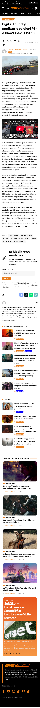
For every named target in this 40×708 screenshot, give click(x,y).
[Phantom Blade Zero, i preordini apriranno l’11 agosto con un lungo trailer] (7, 429)
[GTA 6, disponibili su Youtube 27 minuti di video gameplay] (20, 573)
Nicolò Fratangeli (10, 491)
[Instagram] (13, 691)
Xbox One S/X (14, 235)
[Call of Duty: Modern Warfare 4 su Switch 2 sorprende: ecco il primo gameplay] (7, 373)
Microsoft (7, 241)
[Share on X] (7, 40)
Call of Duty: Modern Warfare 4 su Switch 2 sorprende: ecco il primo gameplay (26, 373)
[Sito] (37, 303)
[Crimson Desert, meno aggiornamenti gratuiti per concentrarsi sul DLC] (20, 539)
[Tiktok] (28, 691)
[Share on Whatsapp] (11, 40)
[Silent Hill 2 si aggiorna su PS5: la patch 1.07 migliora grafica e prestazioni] (7, 442)
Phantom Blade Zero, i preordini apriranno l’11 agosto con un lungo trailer (25, 428)
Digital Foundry (17, 238)
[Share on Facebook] (3, 40)
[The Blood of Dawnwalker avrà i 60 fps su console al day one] (7, 333)
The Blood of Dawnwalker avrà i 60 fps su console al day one (24, 333)
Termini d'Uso (17, 4)
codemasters (26, 235)
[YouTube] (8, 691)
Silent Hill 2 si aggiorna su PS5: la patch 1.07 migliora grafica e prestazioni (24, 441)
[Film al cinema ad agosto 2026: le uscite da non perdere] (7, 406)
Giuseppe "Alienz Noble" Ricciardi (18, 49)
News (9, 51)
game (34, 238)
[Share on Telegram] (15, 40)
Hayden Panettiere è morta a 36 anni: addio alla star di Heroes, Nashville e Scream (26, 345)
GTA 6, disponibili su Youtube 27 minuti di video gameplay (19, 589)
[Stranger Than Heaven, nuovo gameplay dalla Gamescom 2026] (20, 471)
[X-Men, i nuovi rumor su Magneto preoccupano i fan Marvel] (7, 386)
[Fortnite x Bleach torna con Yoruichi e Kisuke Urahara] (7, 419)
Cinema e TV (28, 351)
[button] (33, 3)
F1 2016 (5, 238)
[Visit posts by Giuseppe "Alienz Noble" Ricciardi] (4, 303)
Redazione (9, 653)
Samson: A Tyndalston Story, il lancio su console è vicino (18, 521)
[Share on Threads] (18, 40)
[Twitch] (23, 691)
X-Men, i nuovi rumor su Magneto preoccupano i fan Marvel (25, 385)
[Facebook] (3, 691)
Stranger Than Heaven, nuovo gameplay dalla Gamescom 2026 (17, 487)
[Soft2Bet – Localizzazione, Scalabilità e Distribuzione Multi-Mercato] (20, 630)
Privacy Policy (6, 4)
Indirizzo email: (8, 269)
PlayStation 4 (19, 241)
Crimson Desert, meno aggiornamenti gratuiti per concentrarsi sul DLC (19, 555)
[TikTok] (18, 691)
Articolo (9, 600)
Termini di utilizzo (23, 283)
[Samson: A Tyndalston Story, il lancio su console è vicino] (20, 505)
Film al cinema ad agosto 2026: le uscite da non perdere (24, 406)
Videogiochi (8, 19)
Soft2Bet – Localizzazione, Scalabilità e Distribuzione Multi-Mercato (17, 610)
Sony (27, 238)
